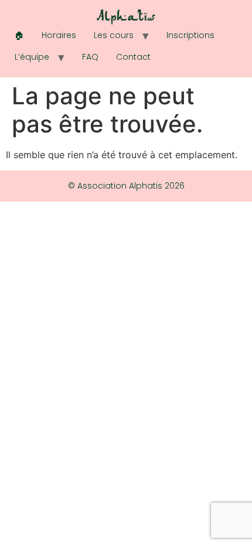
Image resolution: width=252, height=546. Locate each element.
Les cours (114, 35)
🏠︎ (19, 35)
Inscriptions (190, 35)
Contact (133, 57)
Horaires (59, 35)
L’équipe (32, 57)
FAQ (90, 57)
